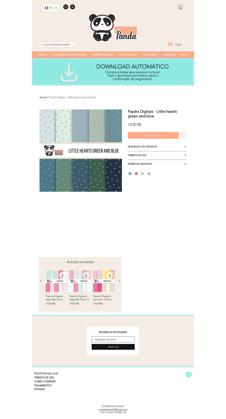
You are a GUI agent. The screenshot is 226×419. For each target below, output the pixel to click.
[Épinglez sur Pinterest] (136, 174)
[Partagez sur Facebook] (130, 174)
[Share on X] (149, 174)
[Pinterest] (72, 6)
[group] (80, 289)
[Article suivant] (119, 281)
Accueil (43, 97)
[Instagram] (65, 6)
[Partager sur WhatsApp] (143, 174)
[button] (181, 6)
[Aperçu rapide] (56, 281)
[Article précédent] (41, 281)
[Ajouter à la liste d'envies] (183, 135)
